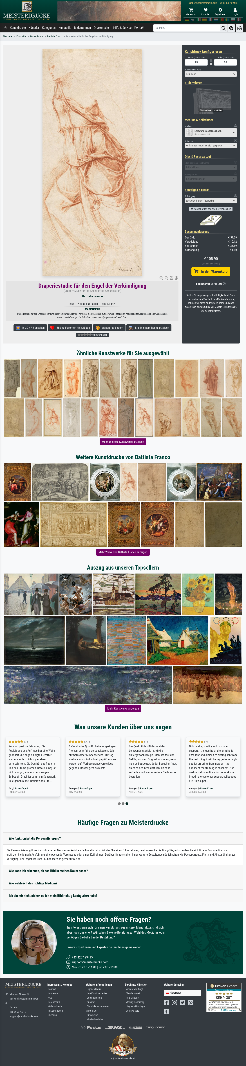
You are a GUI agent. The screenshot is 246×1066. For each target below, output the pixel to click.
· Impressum (53, 993)
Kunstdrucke (18, 28)
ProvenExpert (21, 788)
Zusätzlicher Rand (193, 69)
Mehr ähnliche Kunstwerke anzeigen (123, 441)
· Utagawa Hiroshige (135, 1006)
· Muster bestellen (95, 1019)
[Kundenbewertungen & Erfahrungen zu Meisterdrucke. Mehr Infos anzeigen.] (223, 997)
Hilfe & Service (122, 28)
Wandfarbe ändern (111, 327)
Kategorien (49, 28)
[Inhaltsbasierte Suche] (231, 28)
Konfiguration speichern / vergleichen (212, 209)
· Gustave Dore (132, 1010)
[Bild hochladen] (239, 28)
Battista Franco (54, 36)
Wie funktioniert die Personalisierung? (35, 838)
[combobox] (211, 74)
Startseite (7, 36)
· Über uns (52, 1015)
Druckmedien (102, 28)
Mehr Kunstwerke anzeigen (123, 708)
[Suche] (223, 28)
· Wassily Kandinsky (134, 1002)
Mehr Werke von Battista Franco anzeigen (123, 552)
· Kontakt (51, 989)
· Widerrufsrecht (54, 1006)
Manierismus (36, 36)
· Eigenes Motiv (93, 989)
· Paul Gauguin (132, 997)
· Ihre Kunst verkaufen (97, 993)
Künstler (34, 28)
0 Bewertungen (100, 334)
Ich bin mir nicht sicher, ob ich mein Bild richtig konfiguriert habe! (53, 896)
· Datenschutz (53, 1002)
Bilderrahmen (82, 28)
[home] (5, 27)
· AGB (49, 997)
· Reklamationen (55, 1010)
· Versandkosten (94, 997)
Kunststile (65, 28)
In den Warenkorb (212, 271)
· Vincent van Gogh (134, 989)
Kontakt (139, 27)
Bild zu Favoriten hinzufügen (72, 327)
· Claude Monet (132, 993)
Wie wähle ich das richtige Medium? (33, 883)
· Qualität (90, 1002)
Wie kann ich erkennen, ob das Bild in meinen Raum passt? (48, 871)
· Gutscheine (92, 1015)
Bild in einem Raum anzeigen (151, 327)
